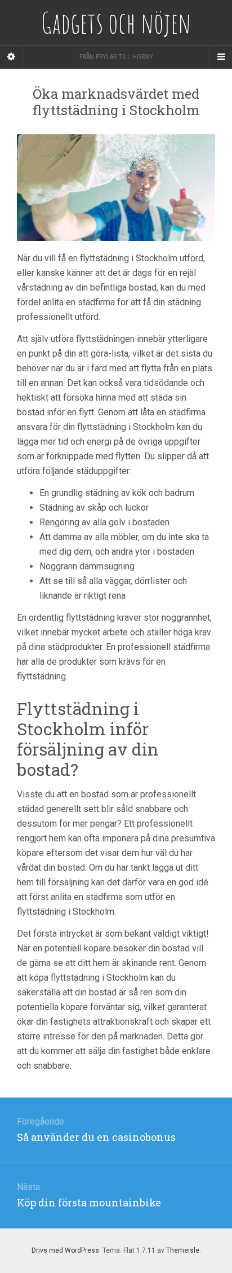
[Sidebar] (11, 57)
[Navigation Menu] (220, 57)
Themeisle (182, 1250)
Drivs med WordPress (65, 1250)
